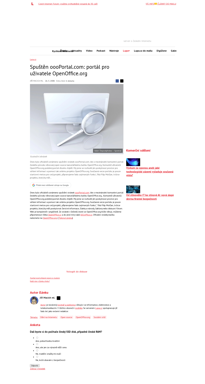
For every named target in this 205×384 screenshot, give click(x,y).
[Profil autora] (34, 300)
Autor (43, 304)
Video (89, 50)
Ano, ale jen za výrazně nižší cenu (51, 347)
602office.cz (86, 214)
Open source (66, 317)
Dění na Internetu (48, 317)
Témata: (34, 317)
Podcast (101, 50)
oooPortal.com (82, 192)
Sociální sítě (99, 317)
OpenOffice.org (50, 218)
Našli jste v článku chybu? (40, 281)
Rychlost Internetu (55, 51)
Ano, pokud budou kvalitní (48, 341)
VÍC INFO (150, 3)
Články (63, 50)
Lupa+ (126, 50)
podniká (78, 308)
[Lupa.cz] (33, 3)
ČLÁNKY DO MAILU (166, 3)
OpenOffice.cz (54, 214)
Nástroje (114, 50)
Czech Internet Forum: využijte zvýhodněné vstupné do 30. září (68, 3)
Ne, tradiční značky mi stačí (48, 353)
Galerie (175, 50)
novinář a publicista (67, 304)
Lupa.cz (33, 59)
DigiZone (162, 50)
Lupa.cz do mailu (143, 50)
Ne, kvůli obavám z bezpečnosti (50, 360)
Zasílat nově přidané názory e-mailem (45, 278)
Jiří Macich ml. (37, 81)
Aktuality (77, 50)
